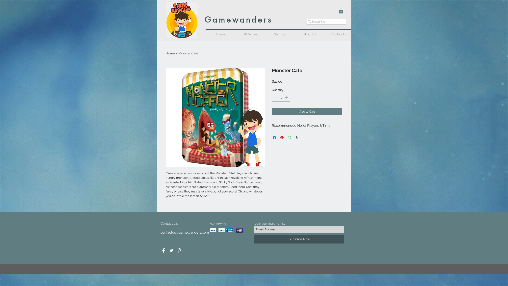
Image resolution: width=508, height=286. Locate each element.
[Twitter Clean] (171, 250)
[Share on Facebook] (274, 137)
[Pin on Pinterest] (282, 137)
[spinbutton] (281, 97)
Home (170, 53)
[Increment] (287, 97)
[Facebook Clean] (163, 250)
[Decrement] (275, 97)
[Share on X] (297, 137)
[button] (341, 10)
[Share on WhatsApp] (289, 137)
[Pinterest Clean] (179, 250)
